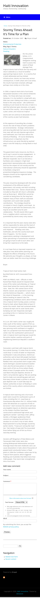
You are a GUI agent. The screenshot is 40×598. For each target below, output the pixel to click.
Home (5, 26)
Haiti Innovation (15, 5)
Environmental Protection (12, 44)
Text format (9, 502)
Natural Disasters (9, 49)
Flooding (6, 51)
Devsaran (19, 594)
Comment (7, 481)
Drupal (14, 572)
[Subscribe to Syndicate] (4, 578)
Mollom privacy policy (11, 527)
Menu (8, 17)
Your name (7, 469)
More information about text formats (20, 498)
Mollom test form (11, 557)
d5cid (5, 518)
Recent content (10, 559)
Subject (5, 475)
